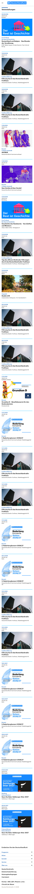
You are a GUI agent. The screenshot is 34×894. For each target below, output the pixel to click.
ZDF (13, 881)
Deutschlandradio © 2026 (10, 887)
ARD (9, 881)
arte (23, 881)
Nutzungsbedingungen (9, 874)
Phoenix (18, 881)
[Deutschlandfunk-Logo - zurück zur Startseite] (17, 2)
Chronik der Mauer (8, 884)
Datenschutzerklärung (9, 871)
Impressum (5, 877)
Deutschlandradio (8, 869)
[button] (2, 3)
